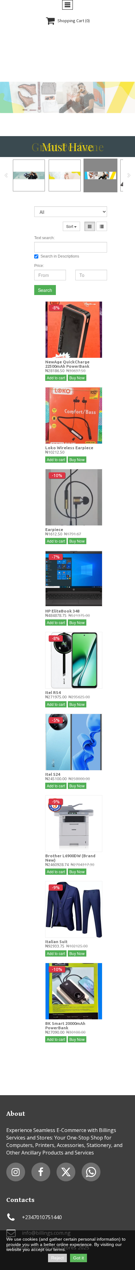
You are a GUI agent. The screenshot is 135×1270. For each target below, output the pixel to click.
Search (45, 290)
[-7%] (74, 578)
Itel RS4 (53, 692)
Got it (78, 1257)
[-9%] (74, 823)
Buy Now (77, 377)
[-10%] (74, 496)
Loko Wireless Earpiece (69, 447)
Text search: (44, 238)
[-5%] (74, 741)
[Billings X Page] (66, 1172)
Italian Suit (56, 941)
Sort (70, 226)
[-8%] (74, 329)
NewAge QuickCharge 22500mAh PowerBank (67, 364)
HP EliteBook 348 (62, 611)
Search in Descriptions (59, 256)
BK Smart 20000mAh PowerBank (65, 1025)
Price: (39, 265)
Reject (57, 1257)
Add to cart (56, 377)
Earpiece (54, 529)
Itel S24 (52, 774)
